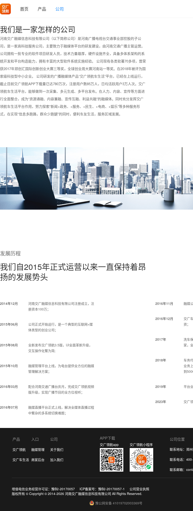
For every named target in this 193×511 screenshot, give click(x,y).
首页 (24, 9)
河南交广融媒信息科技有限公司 (88, 493)
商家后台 (37, 459)
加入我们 (56, 459)
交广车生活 (20, 459)
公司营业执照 (139, 488)
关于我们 (56, 449)
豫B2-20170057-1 (111, 488)
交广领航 (19, 449)
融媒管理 (37, 449)
